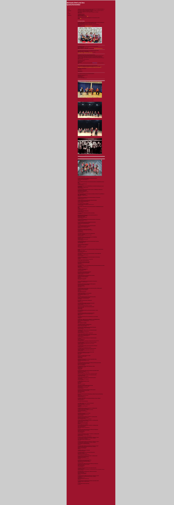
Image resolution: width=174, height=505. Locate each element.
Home (69, 9)
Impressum (69, 15)
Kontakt (69, 13)
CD (68, 12)
